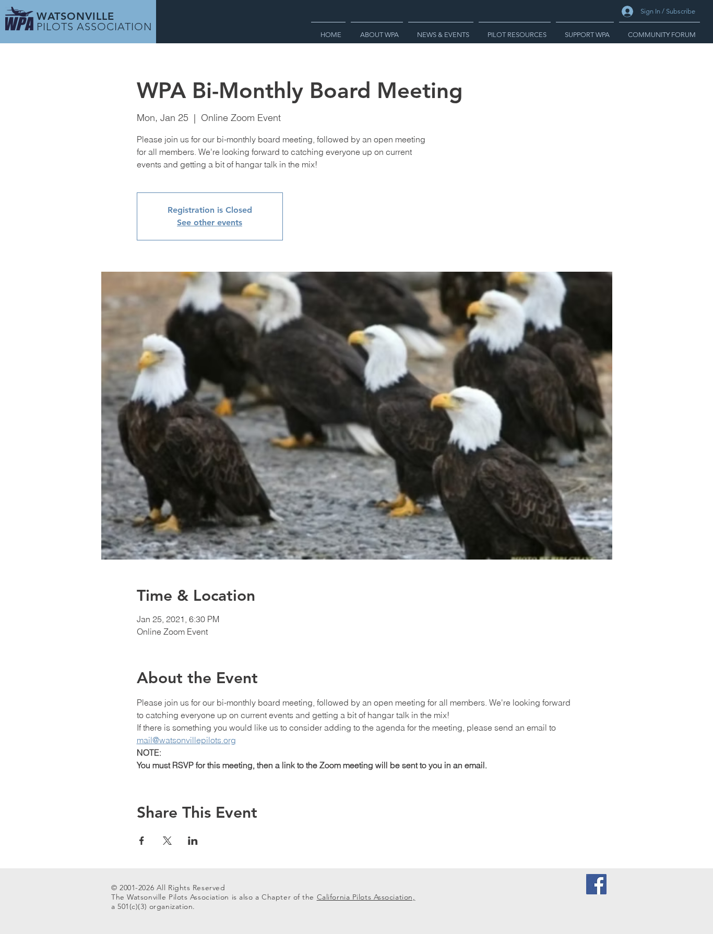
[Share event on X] (167, 840)
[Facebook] (596, 884)
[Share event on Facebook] (142, 840)
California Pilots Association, (366, 897)
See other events (209, 222)
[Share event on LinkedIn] (193, 840)
